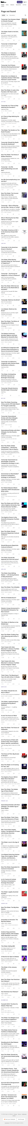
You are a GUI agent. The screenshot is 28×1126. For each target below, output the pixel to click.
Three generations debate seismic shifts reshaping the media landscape (10, 793)
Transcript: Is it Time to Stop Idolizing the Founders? (9, 106)
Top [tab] (7, 15)
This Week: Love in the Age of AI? (10, 843)
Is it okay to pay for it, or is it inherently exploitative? (8, 948)
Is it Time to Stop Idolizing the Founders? (10, 117)
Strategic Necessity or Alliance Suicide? (8, 871)
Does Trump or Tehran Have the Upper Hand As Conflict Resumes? (9, 197)
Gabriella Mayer (10, 1012)
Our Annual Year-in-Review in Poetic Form (10, 1008)
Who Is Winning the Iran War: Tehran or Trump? (10, 218)
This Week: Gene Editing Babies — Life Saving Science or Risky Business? (10, 574)
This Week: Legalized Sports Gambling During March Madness (9, 703)
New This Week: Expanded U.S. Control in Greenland (10, 868)
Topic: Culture (4, 993)
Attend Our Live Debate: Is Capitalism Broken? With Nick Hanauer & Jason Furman (10, 77)
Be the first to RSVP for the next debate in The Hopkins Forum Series (10, 667)
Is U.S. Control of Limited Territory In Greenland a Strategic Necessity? (8, 881)
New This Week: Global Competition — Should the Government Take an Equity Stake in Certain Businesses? (10, 447)
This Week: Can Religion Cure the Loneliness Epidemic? (10, 1018)
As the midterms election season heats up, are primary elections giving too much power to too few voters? (10, 57)
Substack (7, 1123)
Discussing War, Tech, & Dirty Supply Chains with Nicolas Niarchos (10, 821)
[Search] (25, 15)
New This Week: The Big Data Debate (10, 908)
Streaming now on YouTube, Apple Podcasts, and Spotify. (9, 222)
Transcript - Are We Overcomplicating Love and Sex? (9, 168)
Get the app (21, 1119)
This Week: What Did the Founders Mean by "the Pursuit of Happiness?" (10, 261)
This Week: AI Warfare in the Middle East (9, 623)
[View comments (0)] (8, 28)
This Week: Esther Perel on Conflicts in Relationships (9, 1030)
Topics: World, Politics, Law (8, 884)
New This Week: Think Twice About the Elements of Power (10, 818)
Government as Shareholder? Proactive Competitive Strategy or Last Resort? (10, 475)
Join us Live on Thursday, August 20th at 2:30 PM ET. (10, 82)
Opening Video (5, 109)
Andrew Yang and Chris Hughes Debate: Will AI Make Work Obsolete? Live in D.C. (10, 933)
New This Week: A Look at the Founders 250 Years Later (10, 91)
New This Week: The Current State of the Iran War (9, 194)
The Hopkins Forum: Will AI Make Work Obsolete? (9, 777)
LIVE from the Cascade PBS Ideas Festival (9, 292)
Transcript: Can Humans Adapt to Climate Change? (10, 20)
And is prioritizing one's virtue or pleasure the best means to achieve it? (10, 265)
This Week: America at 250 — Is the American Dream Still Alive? (10, 231)
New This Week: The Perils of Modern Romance (10, 155)
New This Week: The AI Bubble (10, 587)
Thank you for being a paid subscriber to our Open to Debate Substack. (10, 1101)
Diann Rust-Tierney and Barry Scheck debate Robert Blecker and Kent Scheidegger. (10, 146)
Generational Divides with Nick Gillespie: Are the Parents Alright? (10, 432)
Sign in (25, 2)
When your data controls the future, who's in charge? (10, 911)
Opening (3, 392)
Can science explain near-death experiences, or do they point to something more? (9, 36)
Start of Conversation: (6, 302)
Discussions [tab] (12, 15)
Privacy (15, 1114)
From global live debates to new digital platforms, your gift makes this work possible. (10, 1046)
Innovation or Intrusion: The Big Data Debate (9, 920)
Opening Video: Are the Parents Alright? (9, 422)
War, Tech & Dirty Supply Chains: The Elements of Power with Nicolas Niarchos (10, 831)
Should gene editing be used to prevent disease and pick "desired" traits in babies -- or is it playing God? (10, 579)
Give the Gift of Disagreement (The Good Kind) (10, 1083)
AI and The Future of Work (9, 715)
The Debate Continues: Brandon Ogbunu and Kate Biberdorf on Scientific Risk (9, 335)
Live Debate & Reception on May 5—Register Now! (10, 614)
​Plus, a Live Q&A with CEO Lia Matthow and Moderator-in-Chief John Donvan (9, 959)
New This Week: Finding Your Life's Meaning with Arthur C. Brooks (10, 636)
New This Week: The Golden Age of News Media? (9, 790)
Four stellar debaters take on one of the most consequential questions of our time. (10, 769)
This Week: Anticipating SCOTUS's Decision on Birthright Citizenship (8, 375)
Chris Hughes (17, 783)
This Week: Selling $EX (8, 946)
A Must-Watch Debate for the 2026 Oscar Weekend (9, 732)
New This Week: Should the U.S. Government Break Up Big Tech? (10, 1056)
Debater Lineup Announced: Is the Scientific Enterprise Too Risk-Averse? (10, 610)
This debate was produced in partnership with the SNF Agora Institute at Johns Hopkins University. (10, 1074)
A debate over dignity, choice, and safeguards (9, 896)
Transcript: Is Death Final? (9, 44)
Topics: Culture (4, 810)
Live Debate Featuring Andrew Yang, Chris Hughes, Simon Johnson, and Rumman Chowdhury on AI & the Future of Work (10, 856)
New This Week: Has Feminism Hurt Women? (10, 980)
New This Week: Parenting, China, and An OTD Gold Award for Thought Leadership (10, 404)
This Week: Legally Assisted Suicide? (9, 892)
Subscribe (19, 2)
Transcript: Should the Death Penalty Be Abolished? (10, 143)
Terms (19, 1114)
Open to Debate (8, 26)
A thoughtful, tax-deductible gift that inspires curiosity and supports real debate (10, 1087)
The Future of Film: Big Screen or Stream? (10, 754)
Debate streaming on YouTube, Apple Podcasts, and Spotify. (10, 353)
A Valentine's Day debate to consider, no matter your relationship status (10, 846)
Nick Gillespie (10, 187)
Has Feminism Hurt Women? (9, 991)
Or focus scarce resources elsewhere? (10, 694)
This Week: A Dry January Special (9, 968)
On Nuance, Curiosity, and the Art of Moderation (10, 493)
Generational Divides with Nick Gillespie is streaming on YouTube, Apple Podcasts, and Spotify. (9, 183)
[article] (14, 23)
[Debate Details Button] (7, 46)
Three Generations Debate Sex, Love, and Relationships (10, 159)
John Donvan (8, 496)
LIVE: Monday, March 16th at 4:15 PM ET (10, 746)
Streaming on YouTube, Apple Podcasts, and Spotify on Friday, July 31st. (10, 120)
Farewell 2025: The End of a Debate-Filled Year (9, 1004)
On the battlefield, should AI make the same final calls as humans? (10, 626)
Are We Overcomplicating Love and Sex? (10, 180)
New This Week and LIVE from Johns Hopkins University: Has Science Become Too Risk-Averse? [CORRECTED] (10, 505)
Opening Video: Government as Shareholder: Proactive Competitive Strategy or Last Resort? (10, 465)
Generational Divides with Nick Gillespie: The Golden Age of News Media (10, 806)
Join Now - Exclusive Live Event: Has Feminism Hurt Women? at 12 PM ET (9, 1096)
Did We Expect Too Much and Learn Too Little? (10, 94)
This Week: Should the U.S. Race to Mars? (9, 691)
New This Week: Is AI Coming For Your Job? (10, 765)
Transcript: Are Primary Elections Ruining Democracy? (10, 66)
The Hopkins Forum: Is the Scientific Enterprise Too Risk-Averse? (10, 519)
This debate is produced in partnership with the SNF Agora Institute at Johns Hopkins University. (10, 781)
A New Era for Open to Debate (10, 956)
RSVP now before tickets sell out (9, 860)
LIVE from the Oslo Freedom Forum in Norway (10, 325)
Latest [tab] (3, 15)
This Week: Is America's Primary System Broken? (8, 53)
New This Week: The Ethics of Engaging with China (10, 322)
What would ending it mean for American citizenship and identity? (9, 380)
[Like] (2, 28)
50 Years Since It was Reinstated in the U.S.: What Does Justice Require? (10, 134)
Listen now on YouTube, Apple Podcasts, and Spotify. (8, 679)
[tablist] (8, 15)
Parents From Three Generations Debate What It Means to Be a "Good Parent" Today (10, 408)
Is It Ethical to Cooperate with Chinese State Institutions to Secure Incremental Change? (10, 349)
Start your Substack (10, 1119)
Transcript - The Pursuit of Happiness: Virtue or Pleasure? (10, 274)
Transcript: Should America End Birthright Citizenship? (9, 389)
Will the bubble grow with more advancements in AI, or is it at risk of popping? (10, 589)
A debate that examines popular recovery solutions (9, 971)
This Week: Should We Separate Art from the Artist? (10, 558)
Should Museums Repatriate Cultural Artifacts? (9, 546)
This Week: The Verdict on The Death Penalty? (10, 131)
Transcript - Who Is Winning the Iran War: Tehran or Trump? (10, 206)
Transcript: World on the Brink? (10, 300)
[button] (2, 4)
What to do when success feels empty (10, 640)
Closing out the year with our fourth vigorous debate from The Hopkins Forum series (10, 1060)
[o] (24, 717)
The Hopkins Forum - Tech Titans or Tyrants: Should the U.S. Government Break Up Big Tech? (10, 1070)
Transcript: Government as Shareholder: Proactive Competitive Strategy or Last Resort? (10, 461)
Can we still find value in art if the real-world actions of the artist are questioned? (9, 562)
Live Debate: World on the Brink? (9, 309)
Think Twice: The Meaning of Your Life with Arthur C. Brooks (10, 676)
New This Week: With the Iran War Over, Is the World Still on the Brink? (10, 287)
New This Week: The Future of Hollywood (10, 728)
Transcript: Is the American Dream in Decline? (9, 248)
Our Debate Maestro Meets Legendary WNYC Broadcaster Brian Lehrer (10, 489)
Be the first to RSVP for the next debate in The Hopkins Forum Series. (10, 653)
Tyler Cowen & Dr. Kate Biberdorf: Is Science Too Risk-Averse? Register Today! (10, 648)
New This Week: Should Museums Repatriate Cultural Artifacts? (10, 533)
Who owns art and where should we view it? (10, 537)
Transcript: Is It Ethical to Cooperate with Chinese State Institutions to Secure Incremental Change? (10, 363)
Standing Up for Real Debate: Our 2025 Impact (9, 1043)
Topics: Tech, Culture (6, 835)
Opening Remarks (5, 172)
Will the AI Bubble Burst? (8, 597)
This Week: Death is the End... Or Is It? (10, 32)
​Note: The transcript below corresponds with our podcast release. (8, 251)
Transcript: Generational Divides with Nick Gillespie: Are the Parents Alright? (9, 418)
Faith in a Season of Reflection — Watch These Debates (9, 1022)
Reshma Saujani (8, 438)
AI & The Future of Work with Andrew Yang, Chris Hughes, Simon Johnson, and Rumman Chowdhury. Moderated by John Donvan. (10, 741)
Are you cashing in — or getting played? (9, 707)
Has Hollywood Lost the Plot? (8, 757)
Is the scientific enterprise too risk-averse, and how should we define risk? (9, 339)
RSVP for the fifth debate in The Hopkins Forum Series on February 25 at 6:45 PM (10, 938)
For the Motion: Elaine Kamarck (9, 69)
